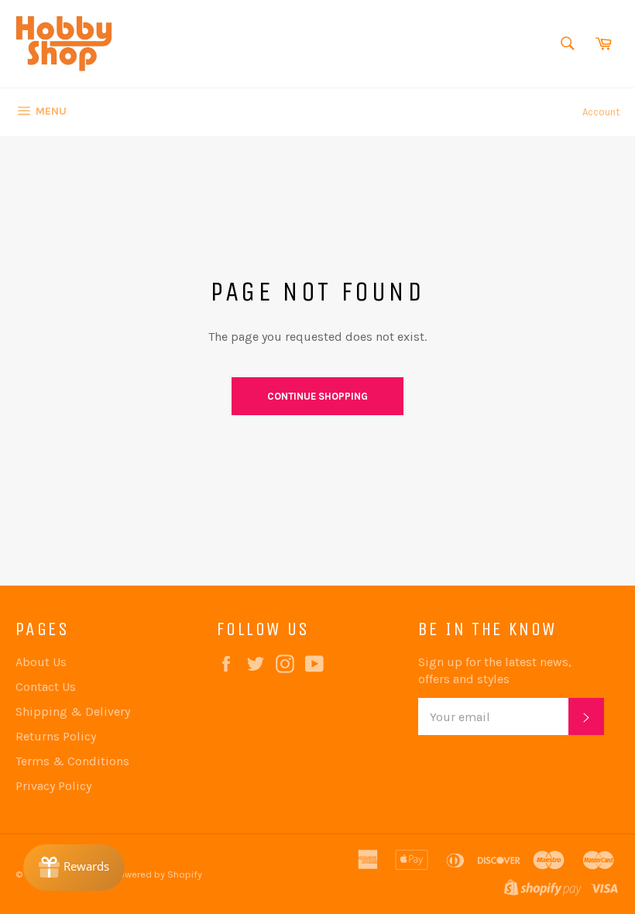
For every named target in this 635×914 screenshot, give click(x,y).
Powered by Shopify (158, 874)
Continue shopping (317, 396)
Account (601, 112)
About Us (41, 662)
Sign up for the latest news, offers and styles (495, 670)
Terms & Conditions (72, 761)
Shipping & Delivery (72, 711)
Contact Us (45, 686)
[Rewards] (74, 867)
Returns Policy (55, 736)
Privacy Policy (53, 785)
